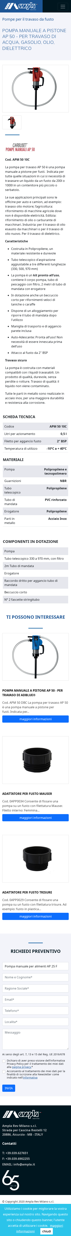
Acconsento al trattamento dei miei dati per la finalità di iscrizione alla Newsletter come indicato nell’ (36, 1074)
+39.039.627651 (17, 1153)
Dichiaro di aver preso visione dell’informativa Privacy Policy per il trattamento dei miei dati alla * (36, 1064)
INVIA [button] (9, 1088)
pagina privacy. (21, 1067)
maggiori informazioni (36, 719)
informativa (30, 1077)
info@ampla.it (24, 1164)
